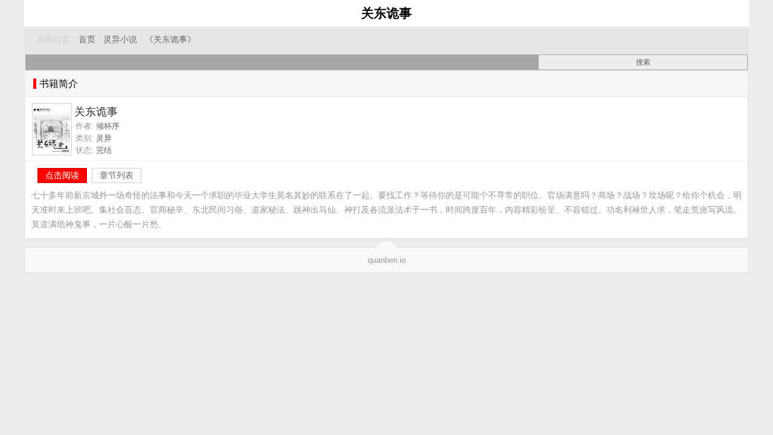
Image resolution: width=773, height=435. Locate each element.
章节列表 (116, 175)
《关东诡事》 (170, 39)
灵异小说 (120, 39)
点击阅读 (62, 175)
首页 (87, 39)
